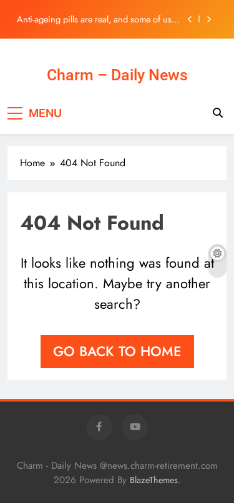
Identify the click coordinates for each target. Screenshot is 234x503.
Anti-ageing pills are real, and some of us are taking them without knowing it (94, 19)
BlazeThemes (154, 480)
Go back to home (117, 351)
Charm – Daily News (117, 75)
